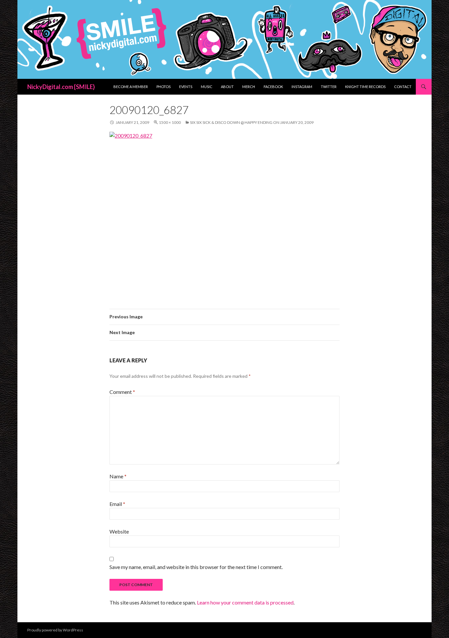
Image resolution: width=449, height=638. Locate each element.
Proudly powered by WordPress (55, 629)
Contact (403, 86)
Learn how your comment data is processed (245, 602)
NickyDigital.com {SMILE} (61, 86)
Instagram (302, 86)
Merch (248, 86)
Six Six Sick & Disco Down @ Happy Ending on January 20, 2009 (252, 122)
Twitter (329, 86)
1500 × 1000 (170, 122)
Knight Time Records (365, 86)
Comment (122, 392)
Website (119, 531)
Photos (163, 86)
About (227, 86)
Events (185, 86)
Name (118, 476)
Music (206, 86)
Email (117, 504)
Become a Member (130, 86)
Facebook (273, 86)
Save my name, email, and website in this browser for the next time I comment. (196, 567)
